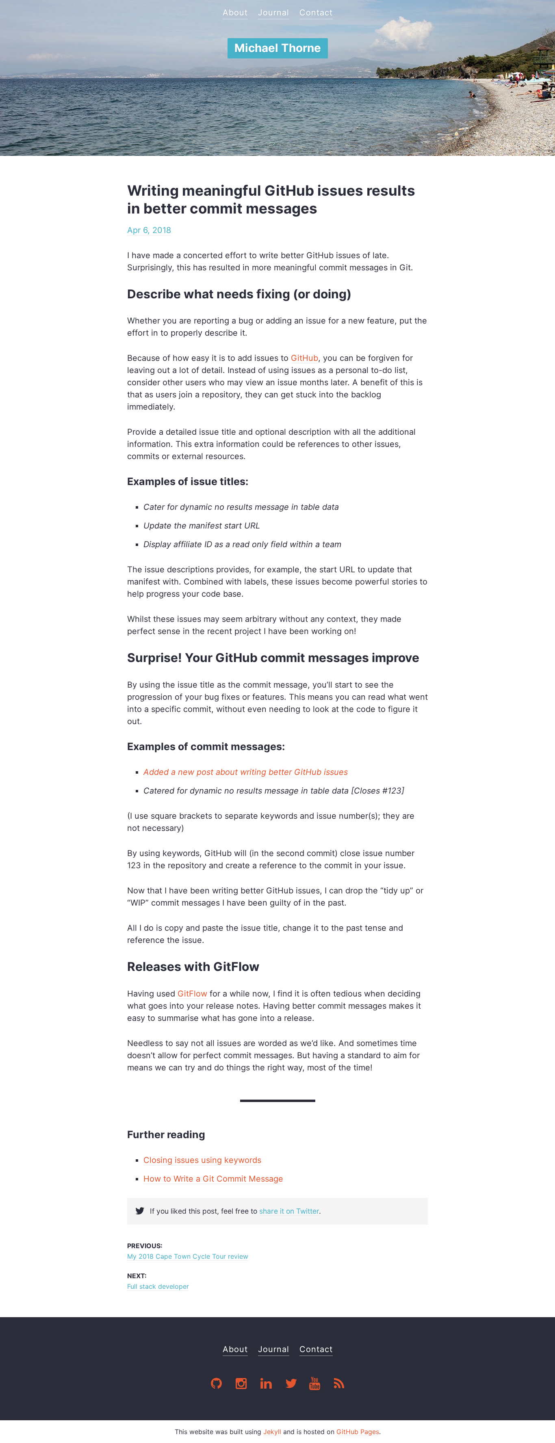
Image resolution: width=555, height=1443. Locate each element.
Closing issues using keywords (202, 1160)
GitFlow (192, 994)
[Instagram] (242, 1384)
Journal (273, 12)
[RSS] (339, 1384)
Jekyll (272, 1432)
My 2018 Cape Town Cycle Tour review (187, 1256)
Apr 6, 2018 (149, 230)
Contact (316, 12)
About (235, 12)
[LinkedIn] (266, 1384)
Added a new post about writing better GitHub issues (245, 772)
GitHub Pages (357, 1432)
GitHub (304, 358)
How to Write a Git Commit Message (213, 1179)
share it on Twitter (289, 1211)
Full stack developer (158, 1286)
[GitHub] (217, 1384)
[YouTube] (315, 1384)
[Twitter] (291, 1384)
